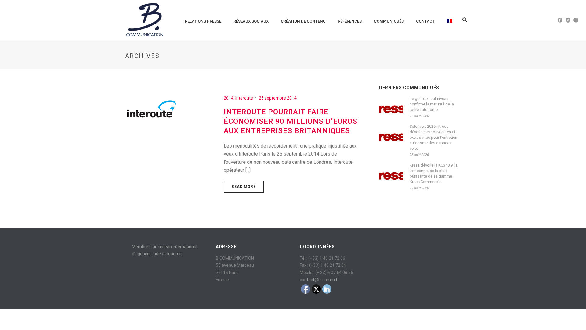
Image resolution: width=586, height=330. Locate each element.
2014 (228, 98)
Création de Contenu (303, 21)
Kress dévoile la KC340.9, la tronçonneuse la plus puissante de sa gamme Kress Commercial (434, 173)
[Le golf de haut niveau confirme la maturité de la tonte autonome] (391, 107)
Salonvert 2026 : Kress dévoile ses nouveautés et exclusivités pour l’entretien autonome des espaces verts (433, 137)
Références (350, 21)
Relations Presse (203, 21)
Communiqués (389, 21)
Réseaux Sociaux (251, 21)
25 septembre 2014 (278, 98)
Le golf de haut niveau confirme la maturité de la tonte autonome (432, 104)
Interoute (244, 98)
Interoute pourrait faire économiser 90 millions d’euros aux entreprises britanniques (290, 121)
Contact (425, 21)
